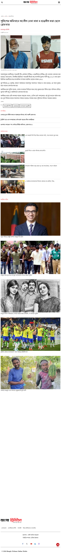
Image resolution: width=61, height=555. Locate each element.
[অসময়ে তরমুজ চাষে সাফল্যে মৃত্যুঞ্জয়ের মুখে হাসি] (30, 374)
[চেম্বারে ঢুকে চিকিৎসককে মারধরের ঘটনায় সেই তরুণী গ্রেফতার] (30, 116)
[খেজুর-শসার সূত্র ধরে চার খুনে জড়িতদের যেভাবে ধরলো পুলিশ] (30, 259)
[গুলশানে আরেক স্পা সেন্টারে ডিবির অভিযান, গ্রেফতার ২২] (30, 126)
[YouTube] (31, 543)
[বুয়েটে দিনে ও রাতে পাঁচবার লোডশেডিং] (30, 156)
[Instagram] (38, 543)
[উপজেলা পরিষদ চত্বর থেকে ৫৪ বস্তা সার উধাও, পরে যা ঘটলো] (30, 172)
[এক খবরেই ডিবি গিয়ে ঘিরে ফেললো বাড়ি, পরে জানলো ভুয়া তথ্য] (30, 141)
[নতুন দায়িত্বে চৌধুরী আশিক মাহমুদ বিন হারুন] (30, 221)
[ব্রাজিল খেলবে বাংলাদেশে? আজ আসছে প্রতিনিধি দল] (30, 336)
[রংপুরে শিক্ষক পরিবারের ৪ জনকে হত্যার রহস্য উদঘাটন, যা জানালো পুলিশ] (30, 298)
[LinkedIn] (35, 543)
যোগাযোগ (3, 528)
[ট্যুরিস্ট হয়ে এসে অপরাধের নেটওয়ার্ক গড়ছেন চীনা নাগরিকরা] (30, 121)
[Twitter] (27, 543)
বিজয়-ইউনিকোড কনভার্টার (29, 528)
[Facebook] (23, 543)
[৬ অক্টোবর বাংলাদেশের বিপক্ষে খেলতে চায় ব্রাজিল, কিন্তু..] (30, 187)
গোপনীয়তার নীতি (12, 528)
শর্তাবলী (19, 528)
